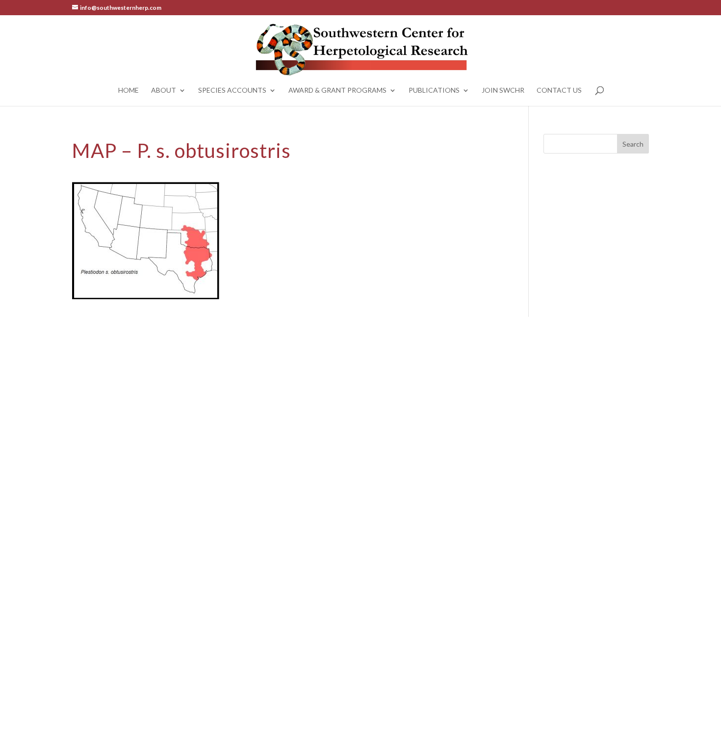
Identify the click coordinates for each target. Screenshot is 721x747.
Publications (434, 90)
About (163, 90)
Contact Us (559, 90)
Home (128, 90)
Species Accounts (232, 90)
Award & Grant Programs (337, 90)
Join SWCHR (503, 90)
